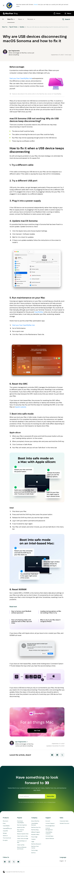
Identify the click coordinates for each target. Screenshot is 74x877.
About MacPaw (35, 821)
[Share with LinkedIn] (57, 755)
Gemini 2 (5, 835)
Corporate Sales (64, 821)
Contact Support (50, 823)
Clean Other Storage (22, 838)
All (3, 19)
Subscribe (50, 796)
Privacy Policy (51, 802)
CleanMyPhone (7, 828)
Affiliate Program (35, 832)
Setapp (5, 833)
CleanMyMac (38, 312)
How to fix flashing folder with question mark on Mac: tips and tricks (21, 621)
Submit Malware (50, 838)
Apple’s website (20, 407)
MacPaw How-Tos (36, 827)
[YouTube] (18, 862)
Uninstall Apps (49, 836)
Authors (33, 852)
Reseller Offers (35, 834)
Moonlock (5, 821)
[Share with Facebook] (52, 755)
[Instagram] (9, 862)
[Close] (3, 5)
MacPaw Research (36, 844)
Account (48, 821)
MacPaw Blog (34, 829)
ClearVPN (5, 830)
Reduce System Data (22, 833)
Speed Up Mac (21, 827)
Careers (33, 839)
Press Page (34, 836)
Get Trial (37, 730)
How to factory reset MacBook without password (21, 612)
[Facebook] (5, 862)
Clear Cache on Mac (22, 836)
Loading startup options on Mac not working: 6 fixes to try (50, 612)
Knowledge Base (50, 825)
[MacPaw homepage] (4, 872)
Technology (34, 850)
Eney (4, 823)
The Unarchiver (7, 837)
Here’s (36, 4)
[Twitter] (14, 862)
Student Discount (64, 823)
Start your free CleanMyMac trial (21, 78)
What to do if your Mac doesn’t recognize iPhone (50, 620)
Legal (32, 841)
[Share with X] (62, 755)
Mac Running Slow (22, 825)
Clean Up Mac (20, 844)
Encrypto (5, 840)
